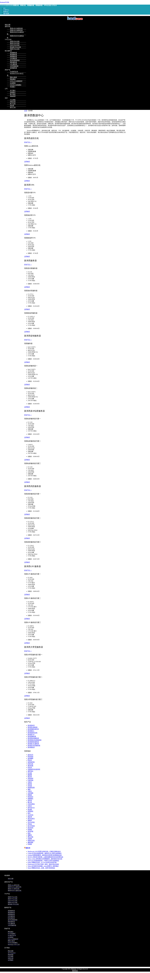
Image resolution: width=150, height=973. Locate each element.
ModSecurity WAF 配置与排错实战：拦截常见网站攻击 (44, 851)
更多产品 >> (28, 142)
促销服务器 (13, 68)
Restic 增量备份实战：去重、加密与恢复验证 (41, 868)
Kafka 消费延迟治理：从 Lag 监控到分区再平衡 (42, 862)
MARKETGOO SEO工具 (15, 74)
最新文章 (28, 848)
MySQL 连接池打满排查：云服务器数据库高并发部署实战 (45, 857)
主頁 (25, 110)
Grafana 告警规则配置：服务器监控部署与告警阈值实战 (45, 855)
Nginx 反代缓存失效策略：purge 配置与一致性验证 (43, 866)
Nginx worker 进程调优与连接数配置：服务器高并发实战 (45, 858)
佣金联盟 (13, 96)
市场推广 (13, 87)
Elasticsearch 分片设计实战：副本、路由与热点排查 (43, 864)
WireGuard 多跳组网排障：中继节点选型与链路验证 (43, 860)
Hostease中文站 (4, 2)
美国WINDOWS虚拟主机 (15, 36)
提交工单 (13, 107)
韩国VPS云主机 (15, 49)
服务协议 (75, 970)
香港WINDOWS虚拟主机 (15, 33)
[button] (75, 21)
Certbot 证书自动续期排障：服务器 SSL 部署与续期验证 (45, 853)
